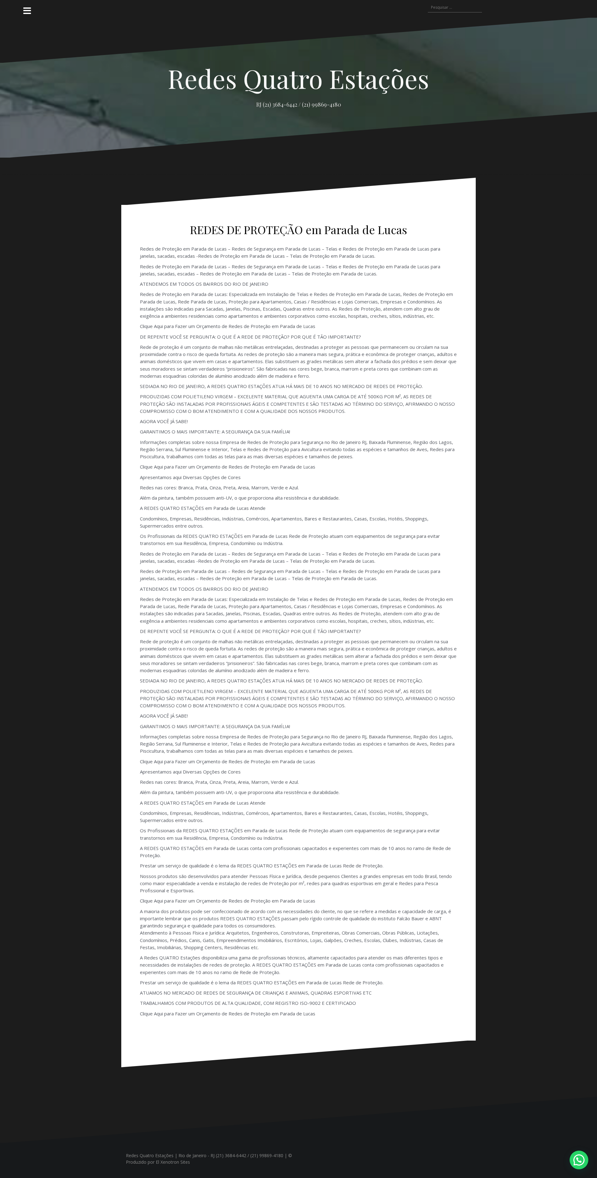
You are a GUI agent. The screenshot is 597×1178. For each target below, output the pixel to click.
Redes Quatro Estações (298, 78)
